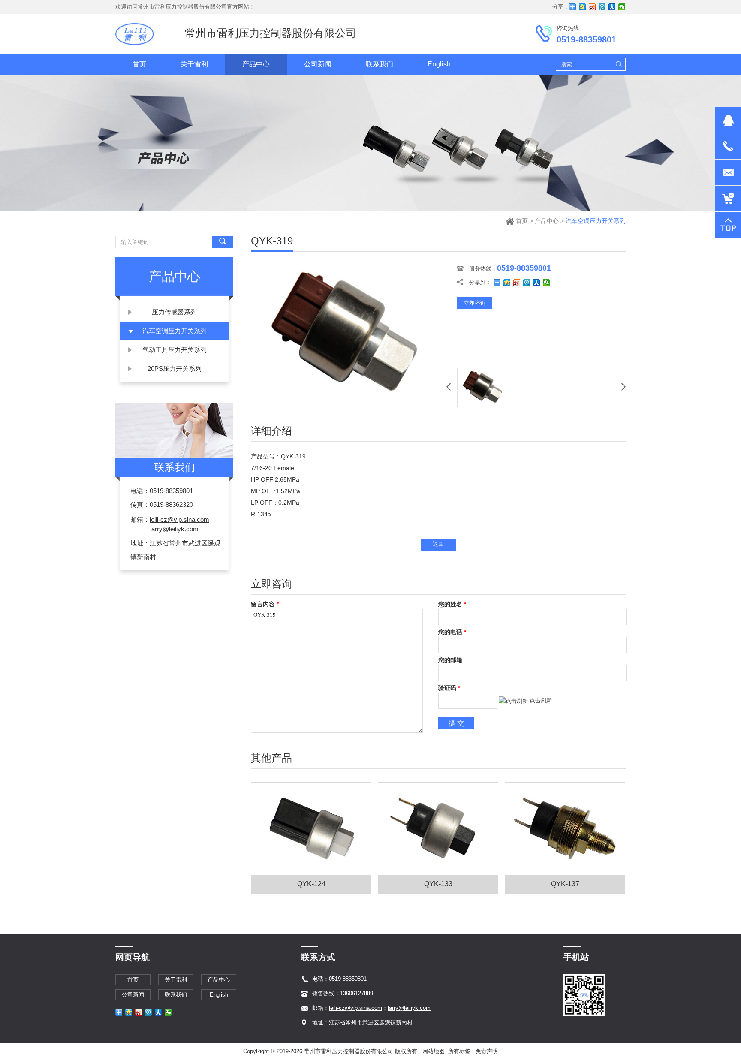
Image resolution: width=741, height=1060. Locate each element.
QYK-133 (438, 884)
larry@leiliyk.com (174, 529)
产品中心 (547, 220)
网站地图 (433, 1051)
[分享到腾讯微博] (602, 6)
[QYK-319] (345, 405)
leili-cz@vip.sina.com (179, 519)
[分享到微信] (622, 6)
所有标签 (459, 1051)
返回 (438, 544)
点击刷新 (541, 700)
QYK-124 (311, 884)
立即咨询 (475, 303)
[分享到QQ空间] (582, 6)
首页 (522, 220)
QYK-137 (565, 884)
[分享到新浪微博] (592, 6)
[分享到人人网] (612, 6)
